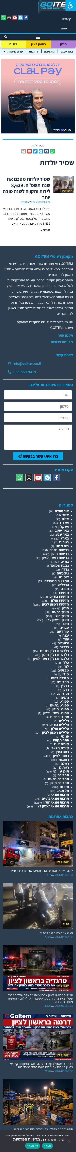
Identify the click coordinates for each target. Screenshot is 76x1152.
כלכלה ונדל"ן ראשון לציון (51, 658)
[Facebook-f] (26, 17)
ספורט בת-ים (59, 705)
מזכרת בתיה (60, 678)
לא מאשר (32, 1146)
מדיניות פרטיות (62, 342)
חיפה (65, 623)
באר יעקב (67, 51)
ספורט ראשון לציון (56, 713)
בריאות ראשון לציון (55, 557)
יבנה (65, 635)
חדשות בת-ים (59, 596)
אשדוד (64, 522)
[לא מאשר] (69, 1141)
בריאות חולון (60, 553)
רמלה (65, 763)
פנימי (65, 736)
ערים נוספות (15, 51)
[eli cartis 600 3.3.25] (38, 132)
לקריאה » (45, 230)
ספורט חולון (60, 709)
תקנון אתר (65, 335)
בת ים (13, 44)
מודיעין (63, 674)
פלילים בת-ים (59, 724)
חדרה (65, 588)
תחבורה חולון (59, 782)
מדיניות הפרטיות (26, 1139)
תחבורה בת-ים (58, 779)
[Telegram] (20, 17)
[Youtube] (14, 17)
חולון (63, 44)
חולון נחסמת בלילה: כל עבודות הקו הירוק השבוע (43, 1129)
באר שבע (62, 534)
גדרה (65, 569)
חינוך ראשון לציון (57, 619)
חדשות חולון (60, 600)
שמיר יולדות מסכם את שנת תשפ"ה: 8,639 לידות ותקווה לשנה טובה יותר (26, 188)
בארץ (65, 538)
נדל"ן (65, 685)
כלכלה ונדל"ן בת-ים (54, 650)
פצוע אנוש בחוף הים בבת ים (56, 933)
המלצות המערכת (56, 581)
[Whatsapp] (3, 17)
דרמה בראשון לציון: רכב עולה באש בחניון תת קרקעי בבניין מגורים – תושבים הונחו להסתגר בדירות (41, 1065)
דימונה (64, 577)
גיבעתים (63, 573)
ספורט (64, 701)
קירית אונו (61, 744)
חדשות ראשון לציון (55, 604)
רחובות (33, 51)
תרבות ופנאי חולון (56, 802)
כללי (65, 662)
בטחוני (64, 542)
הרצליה (63, 584)
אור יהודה (62, 511)
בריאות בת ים (59, 549)
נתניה (65, 697)
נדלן (66, 689)
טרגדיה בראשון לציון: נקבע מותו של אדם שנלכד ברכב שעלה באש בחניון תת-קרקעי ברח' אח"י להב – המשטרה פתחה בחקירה (39, 998)
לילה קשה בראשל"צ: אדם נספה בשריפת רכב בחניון (42, 871)
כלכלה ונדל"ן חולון (55, 654)
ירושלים (63, 643)
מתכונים (63, 682)
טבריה (64, 627)
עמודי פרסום (59, 716)
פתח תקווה (61, 740)
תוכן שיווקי (61, 771)
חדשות (64, 592)
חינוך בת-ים (60, 612)
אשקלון (63, 526)
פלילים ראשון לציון (55, 732)
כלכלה (64, 647)
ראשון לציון (38, 44)
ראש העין (62, 751)
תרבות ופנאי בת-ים (55, 798)
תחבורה (63, 775)
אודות (64, 28)
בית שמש (62, 546)
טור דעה (63, 631)
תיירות (64, 786)
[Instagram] (9, 17)
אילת (65, 518)
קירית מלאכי (59, 748)
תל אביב (63, 790)
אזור (65, 515)
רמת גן (64, 767)
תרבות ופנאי (60, 794)
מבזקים (63, 670)
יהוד (66, 639)
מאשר (47, 1146)
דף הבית (67, 19)
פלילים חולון (60, 728)
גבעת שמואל (59, 565)
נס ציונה (49, 51)
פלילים (64, 720)
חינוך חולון (61, 616)
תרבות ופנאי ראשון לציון (51, 806)
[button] (70, 5)
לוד (66, 666)
